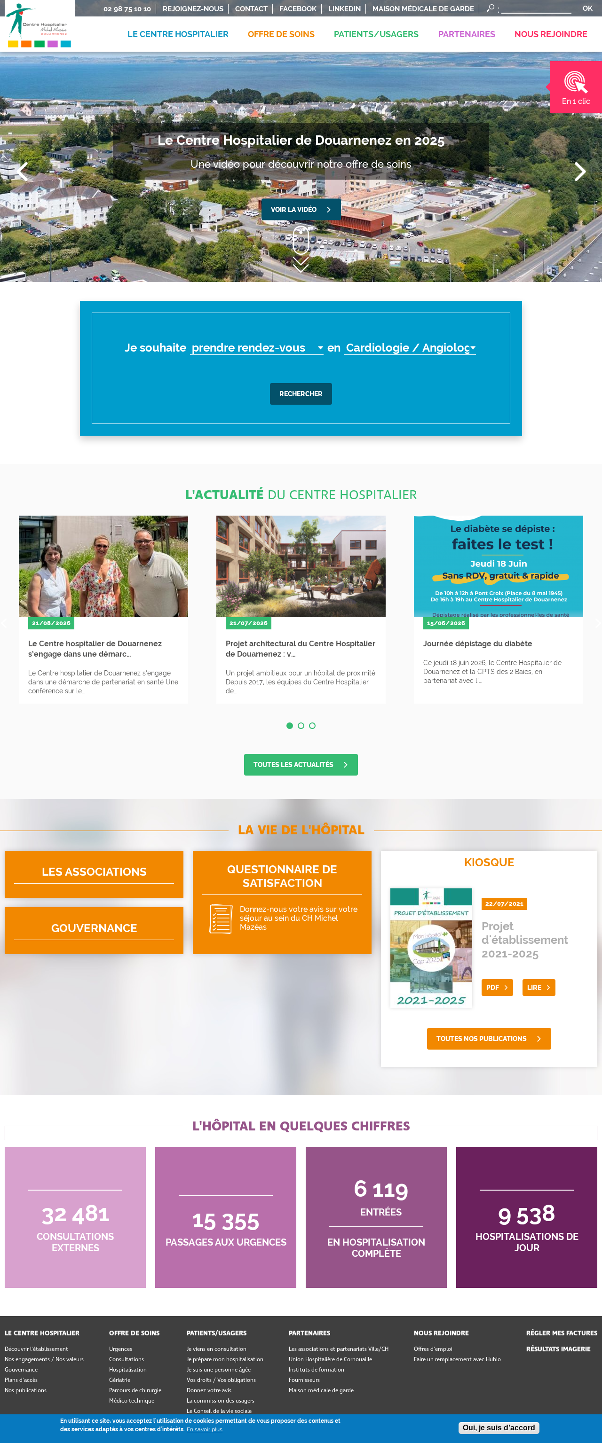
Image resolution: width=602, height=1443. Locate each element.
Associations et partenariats (94, 874)
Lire (534, 987)
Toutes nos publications (481, 1039)
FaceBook (298, 9)
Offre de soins (134, 1333)
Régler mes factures (561, 1333)
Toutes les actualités (293, 765)
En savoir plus (204, 1429)
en (334, 347)
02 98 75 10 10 (127, 9)
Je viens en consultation (216, 1349)
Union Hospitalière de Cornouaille (330, 1360)
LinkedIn (344, 9)
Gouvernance (94, 930)
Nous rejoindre (441, 1333)
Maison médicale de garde (423, 9)
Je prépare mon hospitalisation (225, 1360)
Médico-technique (131, 1401)
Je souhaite (155, 347)
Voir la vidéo (294, 209)
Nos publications (26, 1391)
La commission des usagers (220, 1401)
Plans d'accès (21, 1380)
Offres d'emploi (433, 1349)
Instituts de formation (316, 1370)
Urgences (120, 1349)
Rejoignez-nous (193, 9)
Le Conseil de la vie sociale (219, 1411)
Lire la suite (103, 610)
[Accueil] (40, 17)
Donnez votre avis (282, 902)
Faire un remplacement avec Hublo (457, 1360)
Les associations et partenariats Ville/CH (338, 1349)
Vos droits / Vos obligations (221, 1380)
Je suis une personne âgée (219, 1370)
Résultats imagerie (558, 1349)
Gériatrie (119, 1380)
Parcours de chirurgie (135, 1391)
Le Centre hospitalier (42, 1333)
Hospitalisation (128, 1370)
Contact (251, 9)
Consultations (126, 1360)
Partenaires (309, 1333)
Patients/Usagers (216, 1333)
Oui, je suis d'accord (499, 1428)
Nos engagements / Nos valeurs (44, 1360)
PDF (492, 987)
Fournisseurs (304, 1380)
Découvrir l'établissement (36, 1349)
